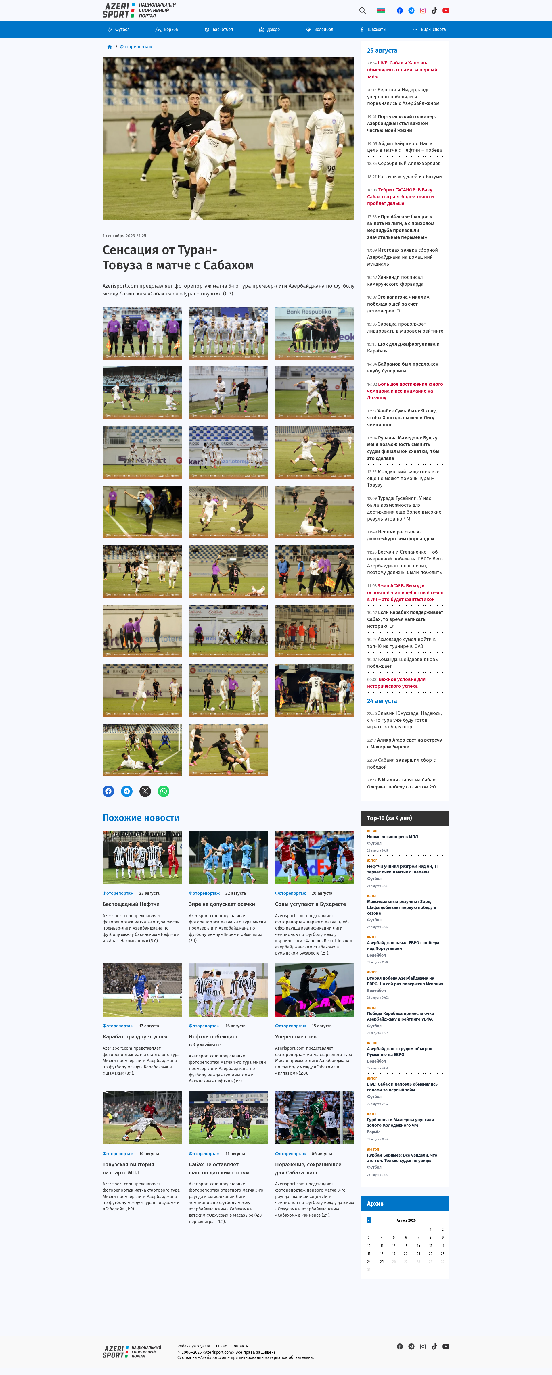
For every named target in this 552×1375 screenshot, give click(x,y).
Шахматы (377, 29)
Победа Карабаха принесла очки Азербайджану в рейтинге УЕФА (400, 1016)
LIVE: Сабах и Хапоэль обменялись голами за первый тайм (402, 1087)
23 (442, 1254)
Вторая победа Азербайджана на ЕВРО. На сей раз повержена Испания (405, 980)
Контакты (240, 1346)
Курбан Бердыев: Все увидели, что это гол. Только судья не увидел (402, 1158)
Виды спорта (433, 29)
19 (393, 1254)
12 (393, 1246)
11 (381, 1246)
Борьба (171, 29)
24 (369, 1262)
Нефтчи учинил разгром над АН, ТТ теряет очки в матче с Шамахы (403, 869)
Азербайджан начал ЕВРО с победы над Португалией (403, 945)
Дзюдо (273, 29)
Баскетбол (223, 29)
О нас (221, 1346)
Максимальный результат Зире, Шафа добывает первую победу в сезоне (401, 907)
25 (382, 1262)
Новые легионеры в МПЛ (392, 836)
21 (418, 1254)
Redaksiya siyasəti (194, 1346)
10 (369, 1246)
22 (430, 1254)
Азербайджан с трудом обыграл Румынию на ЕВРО (399, 1051)
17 (368, 1254)
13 (405, 1246)
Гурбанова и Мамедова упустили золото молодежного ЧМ (400, 1122)
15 (430, 1246)
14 (418, 1246)
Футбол (122, 29)
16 (442, 1246)
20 (406, 1254)
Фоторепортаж (136, 46)
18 (382, 1254)
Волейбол (323, 29)
